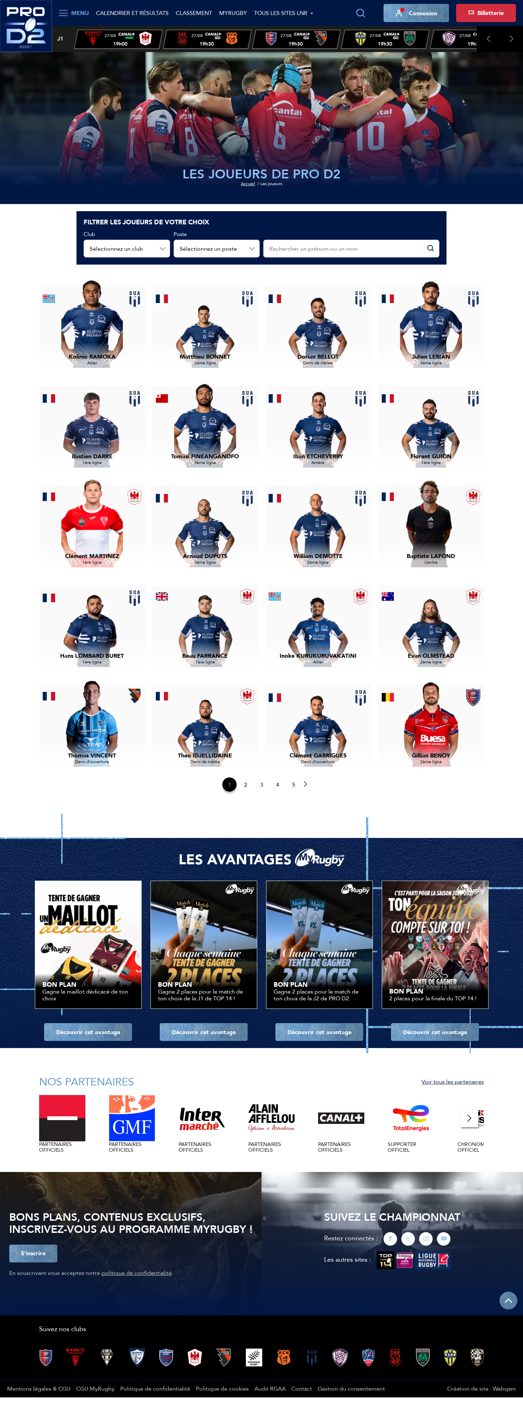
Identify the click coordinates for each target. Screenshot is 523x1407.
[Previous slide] (488, 39)
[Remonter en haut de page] (508, 1300)
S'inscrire (33, 1253)
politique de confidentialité (136, 1272)
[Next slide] (511, 39)
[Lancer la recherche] (360, 13)
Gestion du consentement (351, 1388)
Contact (301, 1388)
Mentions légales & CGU (38, 1388)
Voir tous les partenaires (453, 1081)
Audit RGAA (270, 1388)
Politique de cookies (222, 1388)
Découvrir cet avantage (88, 1032)
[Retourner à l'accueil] (26, 25)
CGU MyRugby (95, 1388)
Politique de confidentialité (155, 1388)
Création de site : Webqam (481, 1388)
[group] (118, 39)
